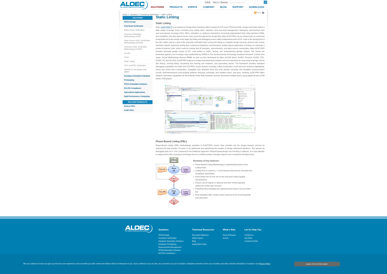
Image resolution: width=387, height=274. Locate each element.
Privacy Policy (264, 264)
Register (224, 2)
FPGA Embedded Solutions (135, 84)
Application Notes (199, 244)
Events (225, 238)
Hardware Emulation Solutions (137, 76)
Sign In (216, 2)
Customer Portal (251, 241)
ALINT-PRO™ (166, 27)
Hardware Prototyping (167, 244)
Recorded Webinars (200, 235)
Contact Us (249, 235)
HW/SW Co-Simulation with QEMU (135, 71)
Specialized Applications (134, 92)
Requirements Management (169, 247)
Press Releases (229, 235)
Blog (194, 241)
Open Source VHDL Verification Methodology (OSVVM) (137, 41)
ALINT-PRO (129, 110)
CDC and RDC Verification (135, 65)
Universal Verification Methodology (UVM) (132, 35)
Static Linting (129, 61)
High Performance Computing (137, 96)
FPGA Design (130, 22)
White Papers (197, 238)
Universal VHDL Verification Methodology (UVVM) (135, 48)
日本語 (207, 2)
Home (124, 14)
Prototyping (129, 80)
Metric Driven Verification (134, 30)
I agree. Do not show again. (317, 264)
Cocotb (127, 53)
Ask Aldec (248, 238)
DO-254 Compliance (132, 88)
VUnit (126, 57)
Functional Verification (133, 26)
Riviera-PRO (129, 106)
